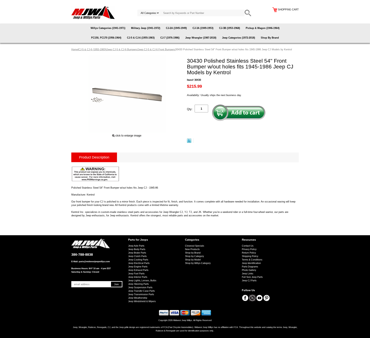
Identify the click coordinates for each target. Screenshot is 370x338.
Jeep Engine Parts (137, 266)
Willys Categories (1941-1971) (108, 28)
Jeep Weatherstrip (137, 298)
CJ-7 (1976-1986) (169, 37)
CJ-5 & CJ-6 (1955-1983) (141, 37)
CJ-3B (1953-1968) (229, 28)
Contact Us (247, 245)
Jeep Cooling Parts (138, 259)
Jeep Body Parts (136, 249)
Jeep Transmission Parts (141, 294)
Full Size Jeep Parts (252, 277)
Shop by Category (194, 256)
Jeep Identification (251, 263)
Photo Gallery (249, 270)
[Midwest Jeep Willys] (93, 12)
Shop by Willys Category (198, 263)
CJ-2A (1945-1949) (176, 28)
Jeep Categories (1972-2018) (238, 37)
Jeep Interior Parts (137, 277)
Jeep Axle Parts (136, 245)
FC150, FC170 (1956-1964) (106, 37)
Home (74, 49)
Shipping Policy (250, 256)
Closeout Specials (194, 245)
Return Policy (249, 252)
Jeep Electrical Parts (139, 263)
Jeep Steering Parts (138, 284)
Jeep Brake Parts (137, 252)
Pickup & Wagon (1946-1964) (262, 28)
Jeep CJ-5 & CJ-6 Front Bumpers (156, 49)
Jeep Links (247, 273)
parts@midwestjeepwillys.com (94, 261)
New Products (192, 249)
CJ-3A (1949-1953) (203, 28)
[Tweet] (189, 142)
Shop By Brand (270, 37)
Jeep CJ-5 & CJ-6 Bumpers (122, 49)
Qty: (189, 109)
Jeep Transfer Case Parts (141, 291)
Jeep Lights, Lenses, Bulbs (142, 280)
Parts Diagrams (250, 266)
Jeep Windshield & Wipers (142, 301)
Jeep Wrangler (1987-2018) (200, 37)
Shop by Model (193, 259)
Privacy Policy (249, 249)
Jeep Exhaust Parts (138, 270)
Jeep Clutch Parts (137, 256)
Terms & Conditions (252, 259)
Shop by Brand (193, 252)
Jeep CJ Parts (249, 280)
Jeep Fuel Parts (136, 273)
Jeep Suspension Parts (140, 287)
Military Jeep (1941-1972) (145, 28)
